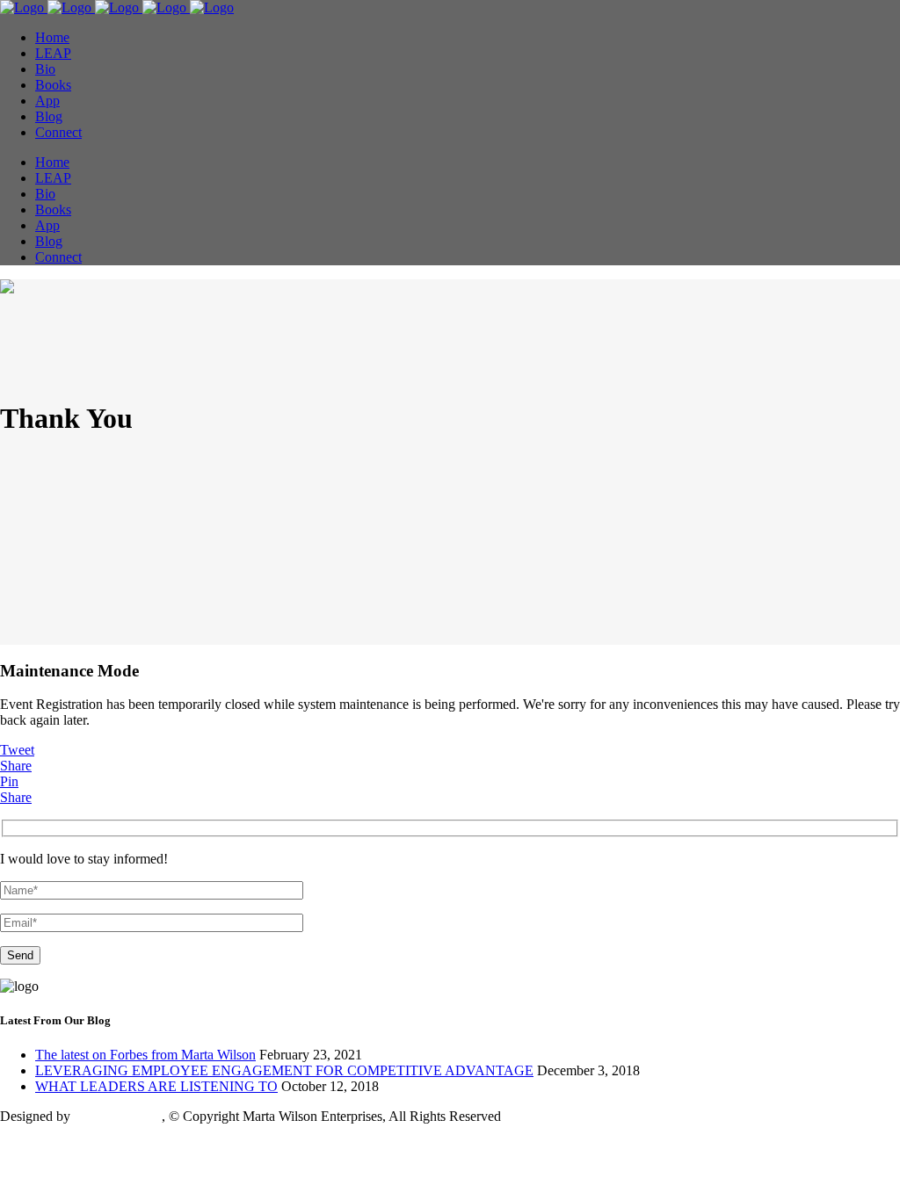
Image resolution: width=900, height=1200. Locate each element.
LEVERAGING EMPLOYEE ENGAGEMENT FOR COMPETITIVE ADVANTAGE (284, 1070)
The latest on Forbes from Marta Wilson (145, 1054)
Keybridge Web (118, 1116)
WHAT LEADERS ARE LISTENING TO (156, 1086)
